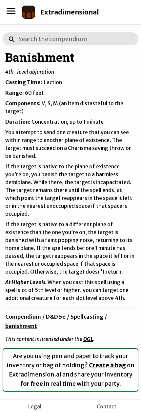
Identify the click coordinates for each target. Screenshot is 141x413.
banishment (21, 326)
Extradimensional (69, 12)
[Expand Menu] (11, 11)
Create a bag (107, 365)
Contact (106, 406)
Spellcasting (86, 316)
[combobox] (70, 38)
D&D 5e (56, 316)
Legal (34, 406)
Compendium (23, 316)
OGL (88, 339)
